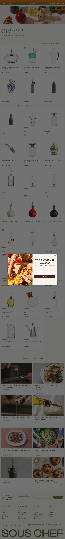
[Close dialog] (56, 255)
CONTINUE (45, 276)
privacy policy (50, 279)
